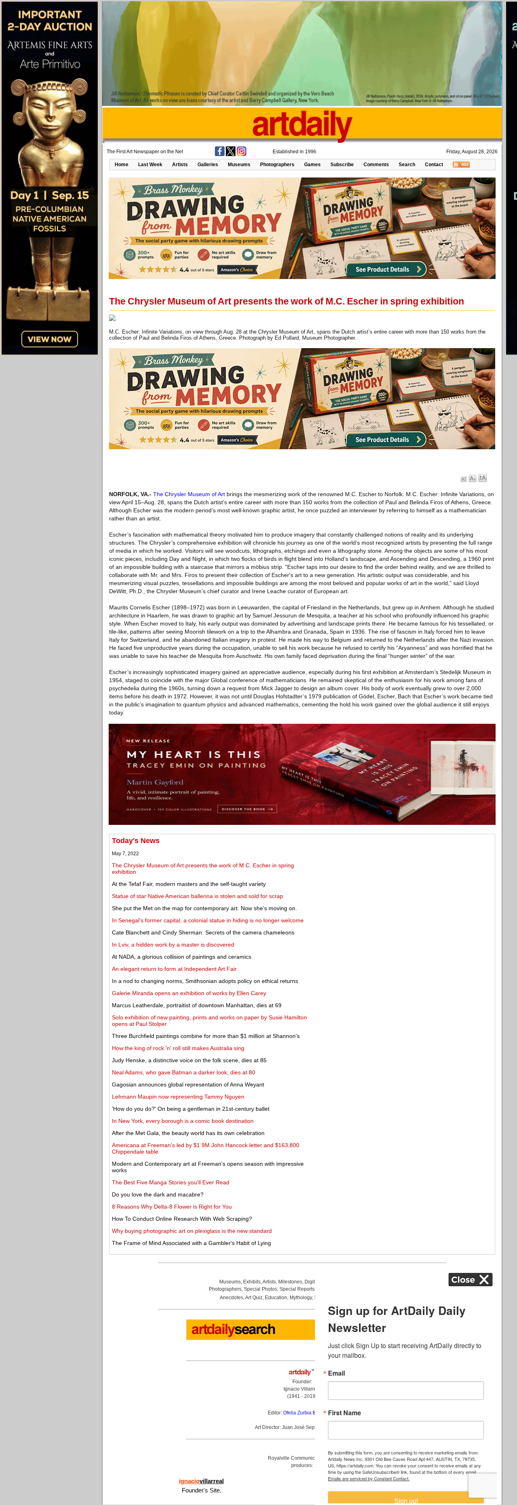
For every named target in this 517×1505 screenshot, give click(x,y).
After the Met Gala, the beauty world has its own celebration (188, 1133)
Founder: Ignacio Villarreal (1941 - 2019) (302, 1389)
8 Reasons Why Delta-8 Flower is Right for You (172, 1206)
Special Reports (297, 1289)
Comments (376, 164)
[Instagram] (241, 154)
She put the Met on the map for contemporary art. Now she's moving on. (204, 908)
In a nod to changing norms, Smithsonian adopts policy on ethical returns (205, 981)
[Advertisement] (403, 893)
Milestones (290, 1282)
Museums (239, 164)
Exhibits (252, 1282)
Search (407, 164)
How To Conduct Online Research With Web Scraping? (182, 1218)
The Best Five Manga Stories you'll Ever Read (170, 1182)
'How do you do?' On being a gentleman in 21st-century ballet (190, 1108)
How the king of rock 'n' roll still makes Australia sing (178, 1048)
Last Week (150, 164)
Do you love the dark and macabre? (158, 1194)
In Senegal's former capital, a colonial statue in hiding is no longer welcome (208, 920)
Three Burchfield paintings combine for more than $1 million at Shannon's (206, 1036)
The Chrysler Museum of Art (189, 494)
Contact (434, 164)
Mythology (301, 1297)
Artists (180, 164)
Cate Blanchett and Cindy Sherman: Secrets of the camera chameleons (203, 932)
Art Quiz (254, 1297)
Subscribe (342, 164)
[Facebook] (220, 154)
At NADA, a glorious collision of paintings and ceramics (181, 956)
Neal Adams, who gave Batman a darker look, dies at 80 (183, 1072)
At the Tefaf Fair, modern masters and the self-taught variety (189, 884)
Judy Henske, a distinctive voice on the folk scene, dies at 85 (189, 1060)
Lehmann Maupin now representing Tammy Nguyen (178, 1096)
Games (312, 164)
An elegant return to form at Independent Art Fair (174, 969)
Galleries (208, 164)
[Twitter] (230, 154)
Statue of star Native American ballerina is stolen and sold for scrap (197, 896)
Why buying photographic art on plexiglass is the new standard (192, 1231)
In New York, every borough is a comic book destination (183, 1121)
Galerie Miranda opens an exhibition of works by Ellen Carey (189, 993)
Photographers (277, 164)
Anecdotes (231, 1297)
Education (276, 1297)
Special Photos (260, 1289)
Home (121, 164)
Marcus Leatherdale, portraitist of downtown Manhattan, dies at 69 (197, 1005)
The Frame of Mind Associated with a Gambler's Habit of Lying (191, 1243)
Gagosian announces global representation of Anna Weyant (188, 1084)
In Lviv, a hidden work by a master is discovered (173, 944)
